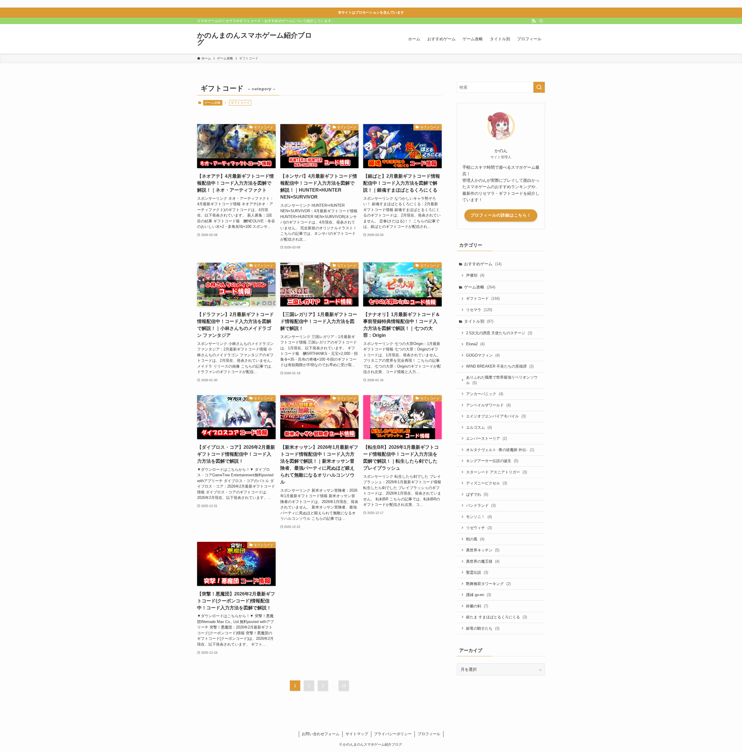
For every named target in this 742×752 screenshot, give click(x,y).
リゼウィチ (479, 528)
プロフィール (429, 734)
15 (343, 685)
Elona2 (475, 344)
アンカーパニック (484, 394)
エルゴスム (479, 427)
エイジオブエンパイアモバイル (496, 416)
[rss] (533, 21)
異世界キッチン (482, 550)
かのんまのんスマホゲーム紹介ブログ (254, 39)
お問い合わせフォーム (320, 734)
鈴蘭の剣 (477, 606)
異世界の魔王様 (482, 561)
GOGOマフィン (483, 355)
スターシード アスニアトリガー (496, 472)
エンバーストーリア (486, 438)
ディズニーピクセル (486, 483)
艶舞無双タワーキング (488, 584)
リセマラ (479, 310)
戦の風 (475, 539)
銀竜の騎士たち (482, 628)
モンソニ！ (479, 517)
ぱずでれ (477, 494)
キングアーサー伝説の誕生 (492, 461)
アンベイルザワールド (488, 405)
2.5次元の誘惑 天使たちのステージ (499, 333)
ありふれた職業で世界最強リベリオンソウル (502, 380)
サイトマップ (356, 734)
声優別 (475, 275)
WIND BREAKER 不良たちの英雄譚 (500, 366)
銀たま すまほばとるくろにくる (496, 617)
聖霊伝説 (477, 572)
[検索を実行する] (539, 87)
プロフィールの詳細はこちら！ (500, 215)
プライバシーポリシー (393, 734)
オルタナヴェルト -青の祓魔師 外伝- (500, 450)
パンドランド (481, 505)
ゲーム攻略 (213, 102)
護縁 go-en (478, 595)
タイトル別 (478, 321)
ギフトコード (483, 298)
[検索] (541, 21)
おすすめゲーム (482, 263)
